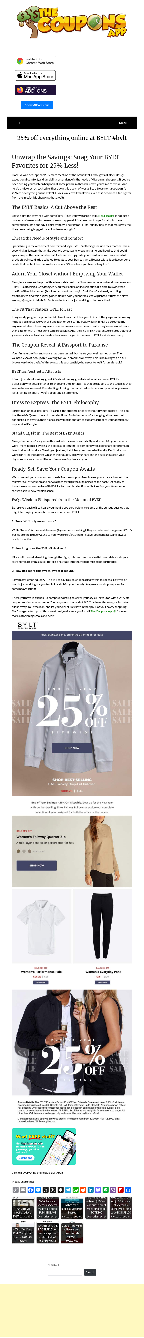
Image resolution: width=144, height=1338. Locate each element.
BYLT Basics (106, 215)
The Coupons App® (103, 611)
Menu (123, 122)
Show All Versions (37, 105)
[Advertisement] (72, 1310)
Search (53, 1264)
